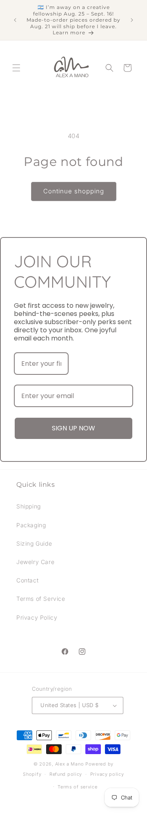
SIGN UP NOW (73, 428)
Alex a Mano (70, 764)
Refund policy (65, 774)
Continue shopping (73, 191)
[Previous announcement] (15, 20)
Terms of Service (40, 598)
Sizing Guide (34, 543)
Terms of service (77, 787)
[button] (16, 68)
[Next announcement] (132, 20)
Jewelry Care (35, 561)
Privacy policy (107, 774)
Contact (27, 580)
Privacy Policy (36, 617)
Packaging (31, 525)
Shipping (28, 506)
